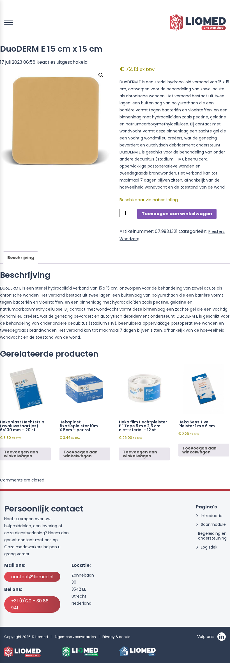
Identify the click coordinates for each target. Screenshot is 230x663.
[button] (101, 75)
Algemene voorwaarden (75, 636)
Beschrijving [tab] (20, 257)
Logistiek (209, 547)
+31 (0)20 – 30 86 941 (30, 604)
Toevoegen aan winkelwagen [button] (21, 454)
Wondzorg (129, 239)
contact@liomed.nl (32, 576)
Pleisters (216, 231)
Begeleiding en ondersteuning (212, 536)
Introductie (211, 515)
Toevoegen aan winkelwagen (177, 213)
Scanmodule (213, 524)
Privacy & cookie (116, 636)
